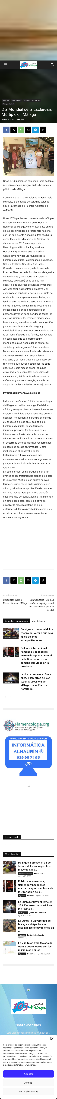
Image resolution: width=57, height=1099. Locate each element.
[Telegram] (35, 130)
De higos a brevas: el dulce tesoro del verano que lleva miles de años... (34, 866)
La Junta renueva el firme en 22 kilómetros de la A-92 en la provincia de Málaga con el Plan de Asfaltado (36, 681)
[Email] (28, 130)
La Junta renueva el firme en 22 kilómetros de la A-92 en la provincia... (35, 905)
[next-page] (10, 697)
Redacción (38, 873)
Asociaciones (16, 100)
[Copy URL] (43, 130)
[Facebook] (6, 130)
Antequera (8, 682)
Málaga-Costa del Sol (32, 100)
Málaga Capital (8, 104)
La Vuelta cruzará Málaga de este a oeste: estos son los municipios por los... (35, 946)
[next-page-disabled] (10, 845)
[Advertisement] (28, 30)
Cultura (30, 895)
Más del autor (39, 621)
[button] (52, 1038)
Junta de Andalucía (37, 912)
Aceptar (28, 1073)
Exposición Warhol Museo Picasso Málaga (15, 601)
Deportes (31, 954)
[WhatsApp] (21, 130)
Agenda (7, 656)
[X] (13, 130)
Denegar (28, 1082)
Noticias (6, 100)
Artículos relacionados (16, 621)
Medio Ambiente (10, 637)
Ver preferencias (28, 1091)
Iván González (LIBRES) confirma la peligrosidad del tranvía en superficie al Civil (41, 604)
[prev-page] (5, 697)
